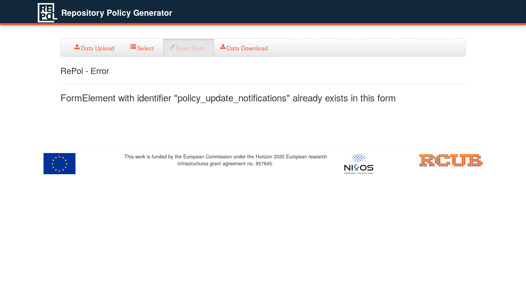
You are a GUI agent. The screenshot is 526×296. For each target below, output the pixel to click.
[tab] (96, 47)
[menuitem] (96, 47)
